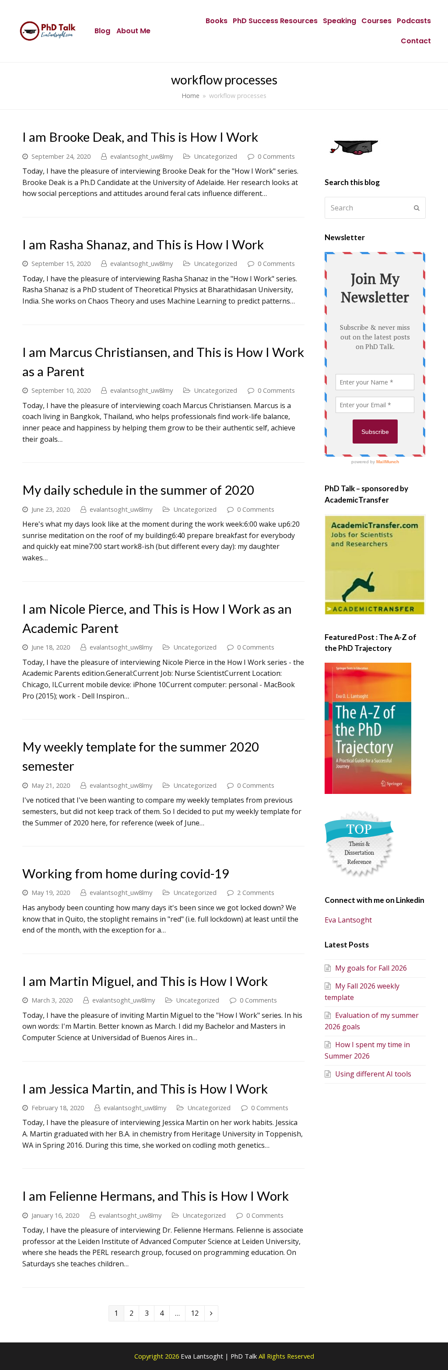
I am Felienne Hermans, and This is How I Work (155, 1195)
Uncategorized (215, 156)
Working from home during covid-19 (125, 873)
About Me (133, 31)
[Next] (211, 1313)
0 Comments (276, 156)
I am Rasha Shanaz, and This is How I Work (143, 244)
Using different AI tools (373, 1074)
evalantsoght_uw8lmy (141, 156)
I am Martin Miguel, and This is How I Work (145, 981)
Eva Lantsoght (348, 920)
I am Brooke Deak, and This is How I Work (140, 136)
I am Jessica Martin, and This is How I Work (145, 1088)
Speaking (339, 21)
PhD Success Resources (275, 21)
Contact (416, 41)
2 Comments (255, 892)
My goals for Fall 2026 (371, 968)
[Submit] (417, 207)
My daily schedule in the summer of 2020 (138, 489)
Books (217, 21)
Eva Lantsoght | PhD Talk (220, 1356)
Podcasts (414, 21)
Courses (376, 21)
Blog (102, 31)
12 (197, 1312)
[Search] (375, 208)
